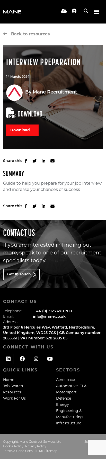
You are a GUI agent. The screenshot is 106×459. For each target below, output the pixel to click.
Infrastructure (68, 423)
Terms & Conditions (18, 451)
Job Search (13, 386)
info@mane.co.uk (49, 317)
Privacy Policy (35, 446)
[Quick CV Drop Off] (64, 11)
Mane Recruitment (55, 92)
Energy (62, 405)
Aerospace (65, 380)
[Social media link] (8, 359)
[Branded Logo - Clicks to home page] (12, 11)
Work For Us (14, 399)
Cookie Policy (13, 446)
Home (8, 380)
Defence (63, 399)
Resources (12, 392)
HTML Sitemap (46, 451)
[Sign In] (74, 11)
